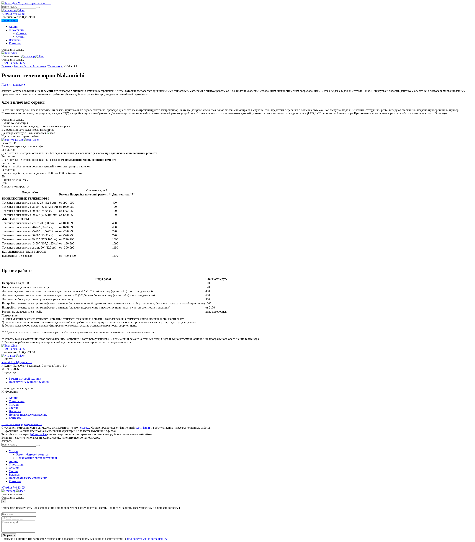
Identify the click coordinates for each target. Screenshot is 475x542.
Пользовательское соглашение (28, 414)
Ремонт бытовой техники (25, 378)
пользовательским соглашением (147, 538)
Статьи (20, 36)
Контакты (15, 43)
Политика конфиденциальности (21, 424)
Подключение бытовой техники (29, 381)
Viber (35, 139)
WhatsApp (16, 139)
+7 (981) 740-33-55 (13, 13)
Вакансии (15, 40)
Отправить (9, 535)
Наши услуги (9, 20)
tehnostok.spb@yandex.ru (16, 362)
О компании (16, 30)
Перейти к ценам (13, 84)
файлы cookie (38, 434)
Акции (13, 26)
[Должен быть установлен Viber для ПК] (20, 10)
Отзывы (21, 33)
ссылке (84, 427)
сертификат (142, 427)
